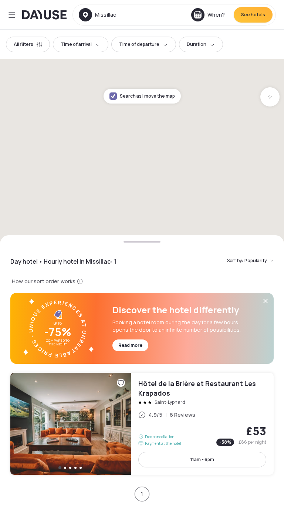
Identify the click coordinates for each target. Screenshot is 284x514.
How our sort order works (43, 281)
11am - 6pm (202, 459)
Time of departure (139, 44)
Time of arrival (76, 44)
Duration (196, 44)
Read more (130, 345)
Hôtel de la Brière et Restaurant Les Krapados (142, 424)
